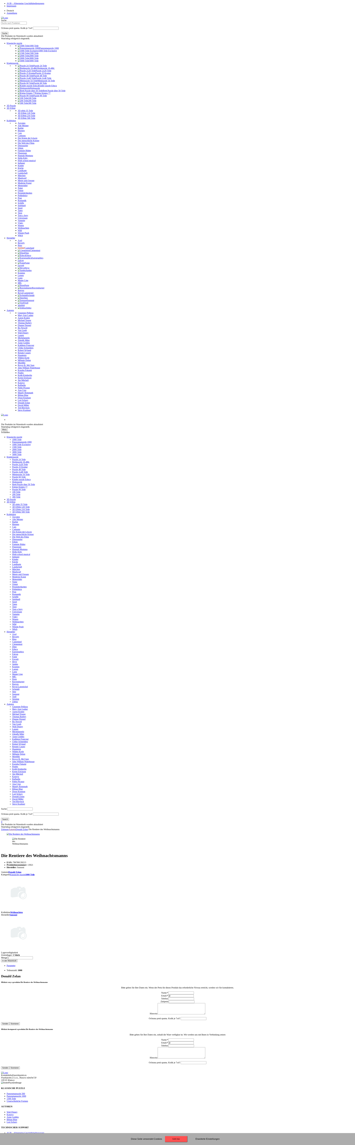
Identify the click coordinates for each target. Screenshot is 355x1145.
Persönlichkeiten (19, 587)
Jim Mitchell (17, 774)
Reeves (15, 684)
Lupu (14, 671)
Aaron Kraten (18, 711)
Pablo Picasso (18, 781)
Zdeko (15, 701)
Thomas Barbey (19, 716)
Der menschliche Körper (23, 534)
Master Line (17, 674)
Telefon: (164, 998)
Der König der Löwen (22, 532)
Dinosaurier (17, 539)
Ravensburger (18, 681)
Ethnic (15, 542)
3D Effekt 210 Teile (21, 509)
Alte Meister (17, 519)
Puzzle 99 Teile (19, 489)
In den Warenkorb (9, 961)
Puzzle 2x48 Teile (20, 472)
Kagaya (15, 776)
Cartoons (16, 529)
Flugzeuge (16, 547)
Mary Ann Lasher (20, 709)
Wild (14, 624)
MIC (14, 676)
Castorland (17, 642)
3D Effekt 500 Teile (21, 512)
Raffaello (16, 779)
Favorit (15, 659)
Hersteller (11, 238)
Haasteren (16, 749)
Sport (14, 602)
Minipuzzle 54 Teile (21, 474)
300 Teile (16, 497)
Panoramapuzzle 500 (16, 1093)
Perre (14, 679)
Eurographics (18, 652)
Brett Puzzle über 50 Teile (23, 484)
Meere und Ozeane (20, 574)
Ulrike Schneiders (20, 741)
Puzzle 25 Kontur (20, 467)
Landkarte (16, 564)
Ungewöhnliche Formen (17, 1101)
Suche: (4, 809)
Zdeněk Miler (18, 734)
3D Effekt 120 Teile (21, 507)
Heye (14, 662)
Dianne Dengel (19, 719)
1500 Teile (16, 447)
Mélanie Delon (18, 754)
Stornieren (15, 1024)
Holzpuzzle (17, 482)
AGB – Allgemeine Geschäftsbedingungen (25, 3)
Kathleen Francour (20, 739)
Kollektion (11, 120)
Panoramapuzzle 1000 (22, 442)
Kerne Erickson (19, 771)
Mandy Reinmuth (20, 786)
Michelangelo (18, 731)
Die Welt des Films (20, 537)
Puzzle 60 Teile (19, 477)
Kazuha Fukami (19, 764)
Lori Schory (17, 794)
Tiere (14, 607)
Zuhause (5, 829)
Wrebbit (15, 699)
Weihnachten (18, 622)
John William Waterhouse (23, 761)
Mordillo (16, 756)
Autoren (10, 310)
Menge (4, 958)
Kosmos (15, 667)
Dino (14, 647)
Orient (15, 584)
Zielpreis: (165, 1001)
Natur (14, 582)
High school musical (21, 554)
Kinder (15, 559)
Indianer (15, 557)
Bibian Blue (17, 789)
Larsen (15, 669)
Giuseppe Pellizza (20, 706)
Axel (14, 634)
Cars (14, 527)
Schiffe (15, 597)
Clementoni (17, 644)
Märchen (16, 569)
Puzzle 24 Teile (19, 459)
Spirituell (16, 599)
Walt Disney (17, 726)
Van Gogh (16, 724)
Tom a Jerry (17, 609)
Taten (14, 604)
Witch (14, 629)
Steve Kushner (18, 804)
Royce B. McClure (20, 759)
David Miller (17, 799)
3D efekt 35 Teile (19, 504)
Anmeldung (12, 13)
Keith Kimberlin (19, 769)
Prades (15, 766)
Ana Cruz (16, 784)
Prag (14, 592)
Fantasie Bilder (18, 544)
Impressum (11, 6)
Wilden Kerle (18, 751)
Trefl (14, 696)
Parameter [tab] (11, 965)
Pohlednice (17, 589)
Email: (164, 996)
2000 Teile (16, 449)
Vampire (16, 614)
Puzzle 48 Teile (19, 469)
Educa (15, 649)
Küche (15, 562)
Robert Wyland (19, 744)
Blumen (15, 524)
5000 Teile (16, 454)
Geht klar (176, 1139)
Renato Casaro (18, 746)
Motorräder (17, 579)
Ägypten (16, 517)
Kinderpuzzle (12, 63)
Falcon (15, 654)
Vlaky (15, 617)
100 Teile (16, 492)
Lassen (15, 729)
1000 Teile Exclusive (21, 444)
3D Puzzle (11, 105)
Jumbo (15, 664)
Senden (5, 1024)
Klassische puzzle (14, 43)
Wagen (15, 619)
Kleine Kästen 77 (19, 487)
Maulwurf (16, 572)
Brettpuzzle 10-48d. (21, 462)
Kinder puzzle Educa (21, 479)
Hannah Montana (19, 549)
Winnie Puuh (18, 627)
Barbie (15, 522)
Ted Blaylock (18, 801)
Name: (164, 993)
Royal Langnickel (20, 686)
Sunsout (15, 694)
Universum (17, 612)
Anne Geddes (18, 736)
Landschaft (17, 567)
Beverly (15, 637)
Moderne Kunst (19, 577)
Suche (4, 20)
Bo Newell (17, 721)
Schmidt (15, 689)
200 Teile (16, 494)
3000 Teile (16, 452)
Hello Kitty (17, 552)
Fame (14, 657)
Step (14, 691)
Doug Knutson (18, 791)
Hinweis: (154, 1013)
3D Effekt (11, 108)
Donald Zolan (18, 796)
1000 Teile (16, 439)
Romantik (16, 594)
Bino (14, 639)
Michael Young (19, 714)
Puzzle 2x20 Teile (20, 464)
